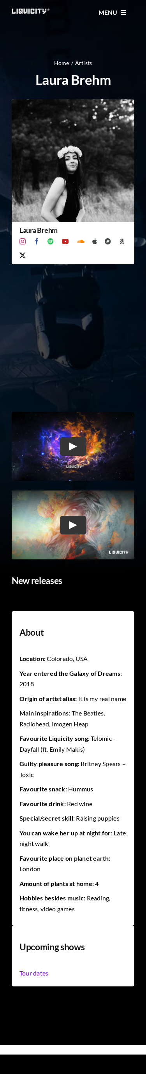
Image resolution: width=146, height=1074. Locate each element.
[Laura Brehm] (73, 104)
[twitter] (22, 255)
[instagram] (22, 241)
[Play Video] (73, 446)
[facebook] (36, 241)
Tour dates (33, 973)
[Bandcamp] (108, 241)
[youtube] (65, 241)
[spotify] (50, 241)
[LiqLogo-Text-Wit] (30, 11)
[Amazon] (122, 241)
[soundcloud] (80, 241)
